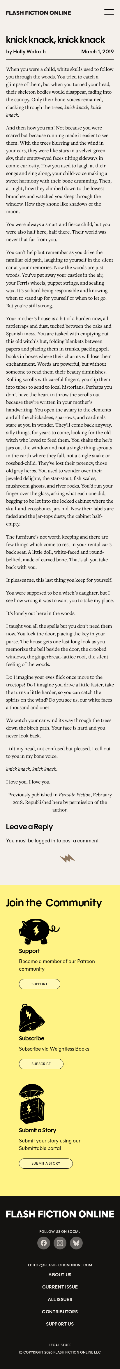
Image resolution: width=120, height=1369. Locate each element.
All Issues (60, 1299)
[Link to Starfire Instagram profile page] (60, 1243)
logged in (45, 840)
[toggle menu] (109, 12)
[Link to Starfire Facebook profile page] (43, 1243)
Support (39, 984)
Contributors (60, 1311)
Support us (60, 1324)
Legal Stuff (60, 1345)
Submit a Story (45, 1163)
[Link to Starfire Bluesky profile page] (76, 1243)
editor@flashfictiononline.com (60, 1265)
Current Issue (60, 1287)
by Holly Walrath (26, 52)
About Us (60, 1274)
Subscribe (41, 1064)
